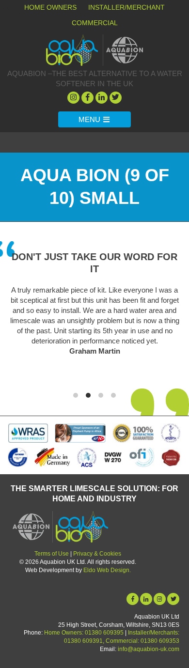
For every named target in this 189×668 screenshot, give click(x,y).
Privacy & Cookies (97, 553)
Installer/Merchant (126, 7)
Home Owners (50, 7)
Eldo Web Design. (107, 570)
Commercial (95, 23)
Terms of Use (51, 553)
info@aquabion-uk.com (148, 649)
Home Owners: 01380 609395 (84, 632)
